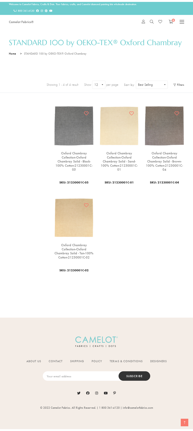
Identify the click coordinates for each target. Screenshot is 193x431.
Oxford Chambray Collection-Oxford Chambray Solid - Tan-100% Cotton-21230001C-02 (73, 251)
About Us (33, 361)
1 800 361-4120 (25, 10)
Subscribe (134, 376)
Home (12, 53)
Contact (56, 361)
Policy (97, 361)
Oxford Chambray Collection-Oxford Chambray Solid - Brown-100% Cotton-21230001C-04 (164, 161)
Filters (180, 85)
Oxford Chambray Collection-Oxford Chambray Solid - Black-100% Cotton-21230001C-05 (73, 161)
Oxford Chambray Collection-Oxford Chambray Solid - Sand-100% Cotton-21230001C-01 (119, 161)
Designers (158, 361)
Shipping (77, 361)
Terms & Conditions (126, 361)
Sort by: (129, 84)
